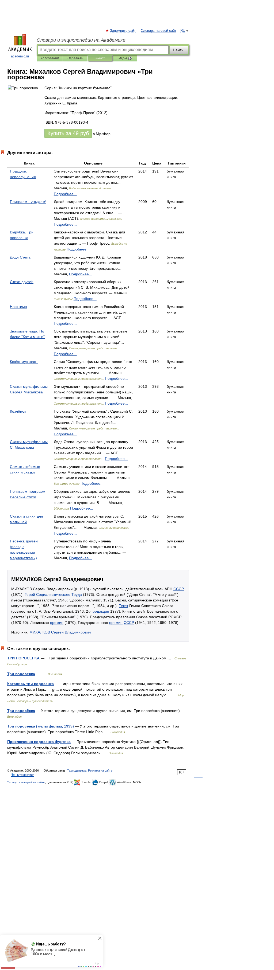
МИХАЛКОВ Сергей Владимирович (60, 632)
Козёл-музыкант (24, 361)
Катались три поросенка (30, 684)
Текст (123, 606)
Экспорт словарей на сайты (26, 782)
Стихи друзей (21, 282)
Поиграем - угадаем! (28, 202)
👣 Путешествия (22, 774)
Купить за (68, 133)
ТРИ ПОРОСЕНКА (23, 658)
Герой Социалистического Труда (53, 594)
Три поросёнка (21, 711)
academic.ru (20, 56)
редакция (101, 611)
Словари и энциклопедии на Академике (81, 40)
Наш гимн (18, 306)
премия (56, 622)
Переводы (75, 58)
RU (182, 31)
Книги (100, 58)
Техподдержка (76, 770)
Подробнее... (65, 194)
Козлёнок (18, 411)
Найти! (179, 50)
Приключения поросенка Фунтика (39, 742)
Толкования (50, 58)
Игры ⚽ (125, 58)
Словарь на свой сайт (158, 31)
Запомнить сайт (123, 31)
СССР (178, 589)
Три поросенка (21, 674)
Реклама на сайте (100, 770)
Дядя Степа (20, 257)
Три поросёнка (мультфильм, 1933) (40, 726)
